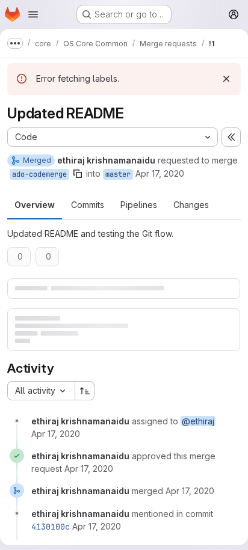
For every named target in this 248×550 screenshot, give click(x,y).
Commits (87, 205)
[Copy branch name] (77, 174)
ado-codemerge (39, 174)
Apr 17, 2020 (159, 173)
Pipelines (138, 205)
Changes (191, 205)
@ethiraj (198, 421)
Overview (34, 205)
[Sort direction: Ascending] (85, 390)
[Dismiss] (226, 79)
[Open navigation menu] (33, 14)
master (118, 174)
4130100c (50, 526)
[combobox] (41, 390)
